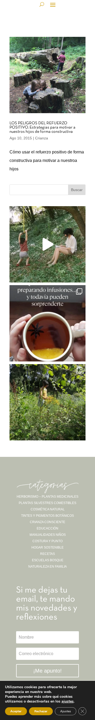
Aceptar (16, 711)
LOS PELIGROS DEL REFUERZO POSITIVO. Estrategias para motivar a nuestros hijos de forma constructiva (42, 127)
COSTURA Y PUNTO (47, 541)
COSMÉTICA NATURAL (48, 509)
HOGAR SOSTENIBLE (47, 547)
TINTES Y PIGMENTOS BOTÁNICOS (47, 516)
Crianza (41, 138)
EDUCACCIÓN (47, 528)
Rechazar (41, 711)
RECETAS (47, 554)
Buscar (77, 190)
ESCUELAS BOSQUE (47, 560)
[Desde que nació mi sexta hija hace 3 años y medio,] (48, 402)
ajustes (67, 701)
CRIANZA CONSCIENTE (47, 522)
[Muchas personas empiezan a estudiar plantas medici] (48, 323)
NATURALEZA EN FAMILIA (47, 566)
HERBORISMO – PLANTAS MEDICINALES (47, 496)
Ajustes (65, 711)
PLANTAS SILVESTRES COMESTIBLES (47, 503)
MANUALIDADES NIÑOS (48, 535)
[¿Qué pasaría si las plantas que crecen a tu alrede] (48, 244)
